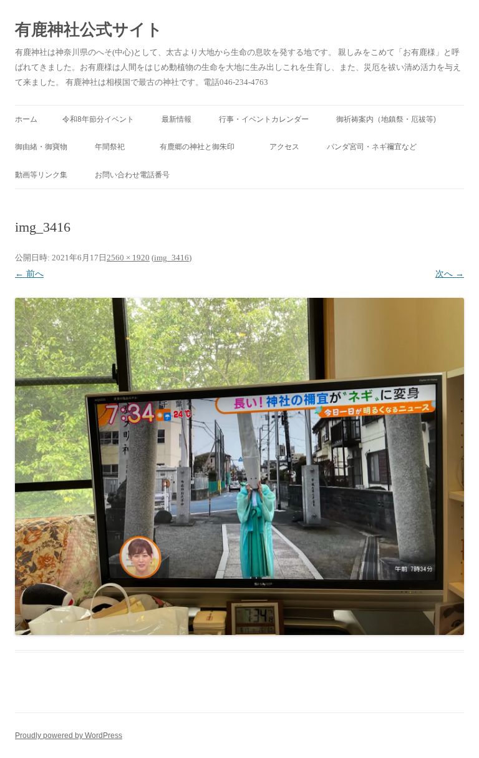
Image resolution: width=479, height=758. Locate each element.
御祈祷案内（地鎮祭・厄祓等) (386, 119)
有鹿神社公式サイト (89, 30)
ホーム (26, 119)
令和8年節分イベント (98, 119)
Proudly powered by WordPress (68, 735)
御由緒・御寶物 (41, 146)
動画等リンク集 (41, 174)
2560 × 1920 (128, 257)
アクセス (284, 146)
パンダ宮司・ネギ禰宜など (372, 146)
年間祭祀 (113, 146)
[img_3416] (239, 466)
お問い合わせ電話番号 (132, 174)
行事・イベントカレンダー (264, 119)
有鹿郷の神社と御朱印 (201, 146)
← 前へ (29, 273)
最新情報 (176, 119)
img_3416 (171, 257)
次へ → (449, 273)
